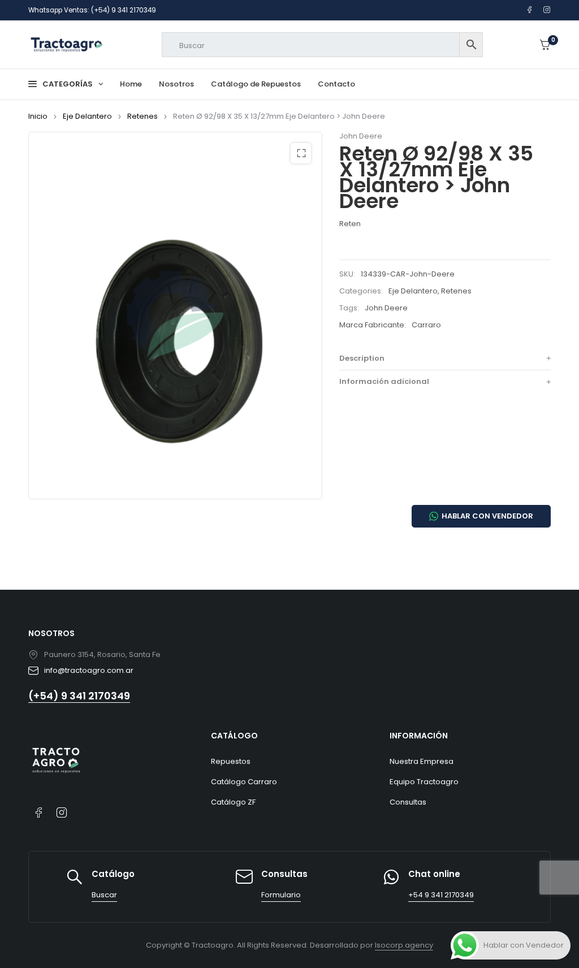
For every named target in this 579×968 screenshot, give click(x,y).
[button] (301, 153)
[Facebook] (529, 10)
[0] (545, 45)
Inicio (37, 116)
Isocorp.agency (404, 945)
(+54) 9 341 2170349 (79, 696)
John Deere (360, 136)
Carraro (426, 324)
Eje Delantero (87, 116)
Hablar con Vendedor (487, 516)
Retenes (142, 116)
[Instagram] (547, 10)
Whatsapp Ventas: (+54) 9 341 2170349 (92, 10)
